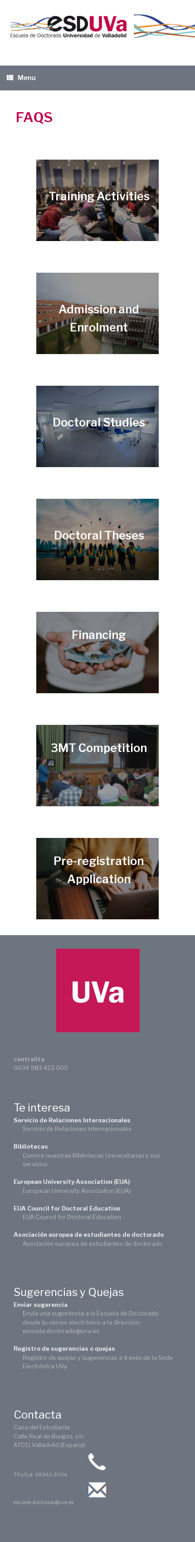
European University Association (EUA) (72, 1181)
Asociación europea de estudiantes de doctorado (89, 1234)
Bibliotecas (31, 1146)
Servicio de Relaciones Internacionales (72, 1120)
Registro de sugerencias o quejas (64, 1348)
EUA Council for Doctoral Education (67, 1208)
